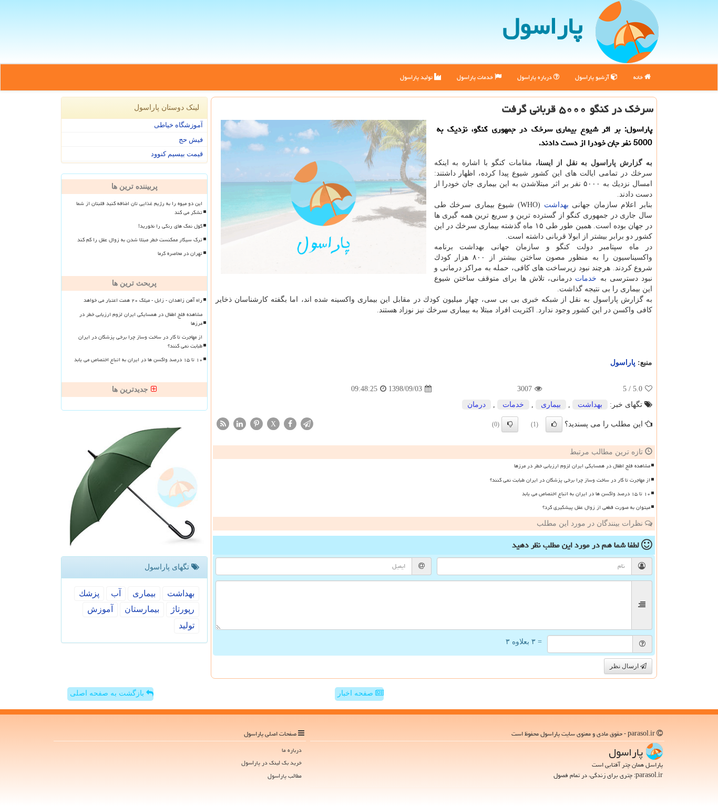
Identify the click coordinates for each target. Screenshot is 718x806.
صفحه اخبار (356, 693)
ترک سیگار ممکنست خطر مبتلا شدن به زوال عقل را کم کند (139, 239)
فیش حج (191, 140)
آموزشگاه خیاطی (178, 125)
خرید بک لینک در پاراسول (271, 762)
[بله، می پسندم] (554, 424)
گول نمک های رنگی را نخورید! (170, 226)
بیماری (551, 405)
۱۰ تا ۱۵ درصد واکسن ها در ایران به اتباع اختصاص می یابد (586, 493)
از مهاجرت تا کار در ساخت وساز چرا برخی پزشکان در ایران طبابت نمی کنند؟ (570, 480)
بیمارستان (142, 609)
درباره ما (292, 750)
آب (116, 593)
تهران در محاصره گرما (180, 253)
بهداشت (556, 205)
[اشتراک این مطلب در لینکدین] (239, 423)
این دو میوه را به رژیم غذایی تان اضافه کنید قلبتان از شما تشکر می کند (139, 208)
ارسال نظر (625, 666)
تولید (186, 625)
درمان (476, 405)
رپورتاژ (182, 609)
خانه (638, 77)
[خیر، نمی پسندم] (509, 424)
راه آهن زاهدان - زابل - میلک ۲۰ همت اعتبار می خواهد (143, 300)
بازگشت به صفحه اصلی (108, 693)
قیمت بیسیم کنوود (177, 154)
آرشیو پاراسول (593, 77)
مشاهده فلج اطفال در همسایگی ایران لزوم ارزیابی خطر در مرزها (582, 466)
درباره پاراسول (535, 77)
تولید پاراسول (417, 77)
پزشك (89, 593)
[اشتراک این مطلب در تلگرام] (307, 423)
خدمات (586, 278)
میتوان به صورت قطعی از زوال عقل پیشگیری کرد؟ (596, 507)
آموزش (100, 609)
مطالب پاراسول (285, 775)
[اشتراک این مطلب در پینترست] (256, 423)
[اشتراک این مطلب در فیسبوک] (290, 423)
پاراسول (542, 25)
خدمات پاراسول (476, 77)
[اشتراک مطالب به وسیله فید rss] (223, 423)
